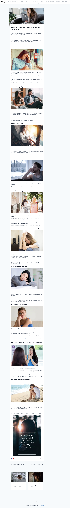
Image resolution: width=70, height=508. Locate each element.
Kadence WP (42, 505)
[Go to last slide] (12, 481)
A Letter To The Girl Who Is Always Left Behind (17, 464)
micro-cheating (23, 219)
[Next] (41, 481)
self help (12, 25)
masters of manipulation (18, 36)
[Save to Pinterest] (13, 458)
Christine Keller (15, 486)
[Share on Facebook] (11, 458)
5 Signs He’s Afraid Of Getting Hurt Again (37, 464)
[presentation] (18, 477)
